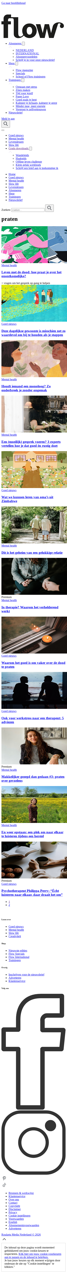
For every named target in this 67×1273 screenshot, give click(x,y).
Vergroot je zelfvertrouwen (31, 109)
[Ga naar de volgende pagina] (3, 912)
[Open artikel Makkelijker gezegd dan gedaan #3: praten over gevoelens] (34, 763)
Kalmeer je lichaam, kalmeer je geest (36, 102)
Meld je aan (8, 118)
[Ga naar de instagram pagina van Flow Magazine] (33, 1173)
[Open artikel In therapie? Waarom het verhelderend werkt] (34, 593)
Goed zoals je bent (26, 99)
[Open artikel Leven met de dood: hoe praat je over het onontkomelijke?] (34, 262)
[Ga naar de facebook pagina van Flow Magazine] (33, 1108)
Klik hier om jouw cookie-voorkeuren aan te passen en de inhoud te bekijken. (32, 1255)
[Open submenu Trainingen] (22, 80)
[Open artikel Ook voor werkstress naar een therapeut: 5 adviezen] (34, 707)
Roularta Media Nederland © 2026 (21, 1234)
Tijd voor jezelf (24, 93)
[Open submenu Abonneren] (23, 43)
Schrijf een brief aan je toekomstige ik (37, 168)
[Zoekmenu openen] (5, 124)
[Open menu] (2, 130)
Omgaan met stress (26, 86)
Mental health (9, 265)
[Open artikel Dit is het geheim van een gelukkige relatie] (34, 542)
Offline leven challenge (29, 161)
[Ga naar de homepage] (32, 37)
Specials (20, 73)
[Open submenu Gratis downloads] (30, 148)
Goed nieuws (8, 323)
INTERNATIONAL (27, 53)
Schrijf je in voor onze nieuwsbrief (35, 59)
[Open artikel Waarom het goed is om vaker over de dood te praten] (34, 652)
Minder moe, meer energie (30, 106)
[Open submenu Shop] (16, 63)
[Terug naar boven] (4, 1241)
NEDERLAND (25, 50)
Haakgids (21, 158)
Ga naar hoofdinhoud (13, 2)
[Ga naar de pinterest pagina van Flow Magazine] (4, 1180)
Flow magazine (24, 70)
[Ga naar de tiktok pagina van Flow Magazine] (4, 1186)
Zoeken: (6, 209)
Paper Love (22, 96)
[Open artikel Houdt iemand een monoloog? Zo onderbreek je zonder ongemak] (34, 376)
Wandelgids (22, 155)
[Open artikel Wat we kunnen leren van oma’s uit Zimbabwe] (34, 487)
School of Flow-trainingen (30, 76)
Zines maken (23, 90)
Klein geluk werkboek (28, 164)
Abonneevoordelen (26, 56)
